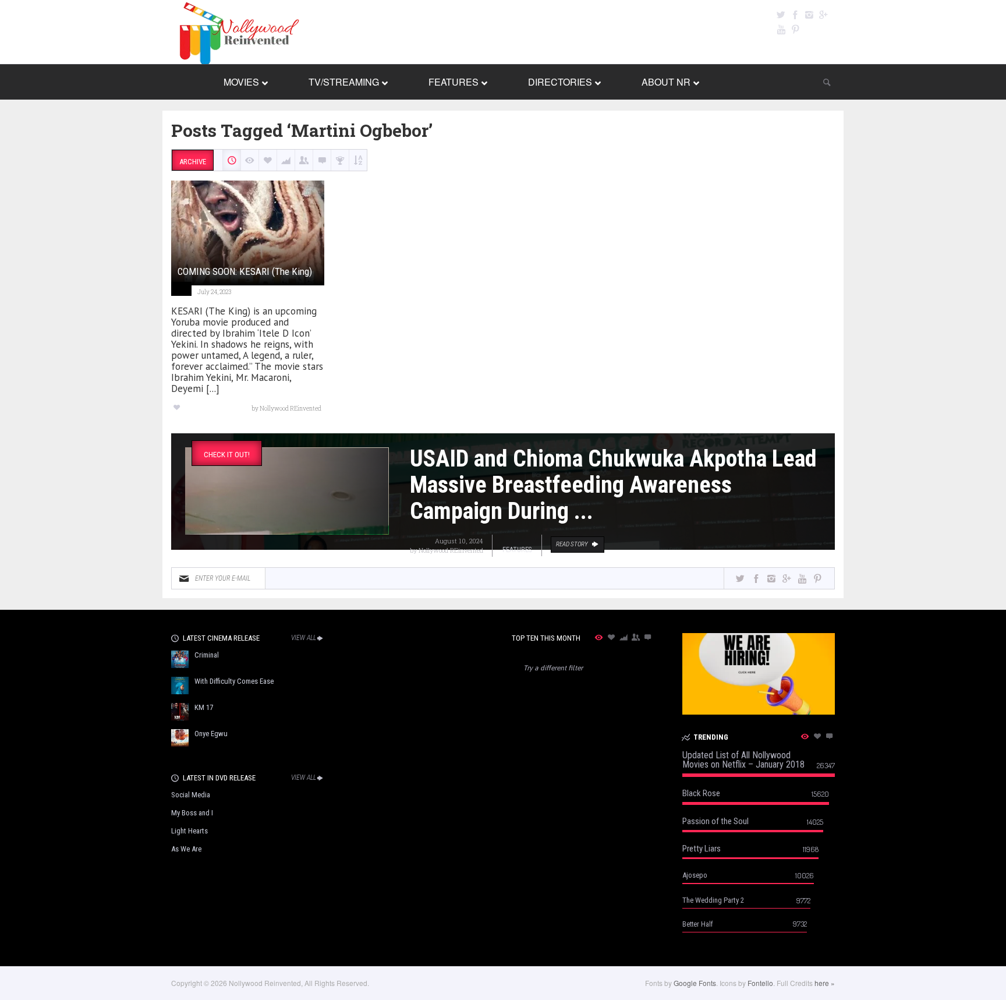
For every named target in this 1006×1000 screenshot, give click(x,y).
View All (303, 638)
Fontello (760, 983)
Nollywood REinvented (451, 550)
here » (824, 983)
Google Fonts (695, 983)
